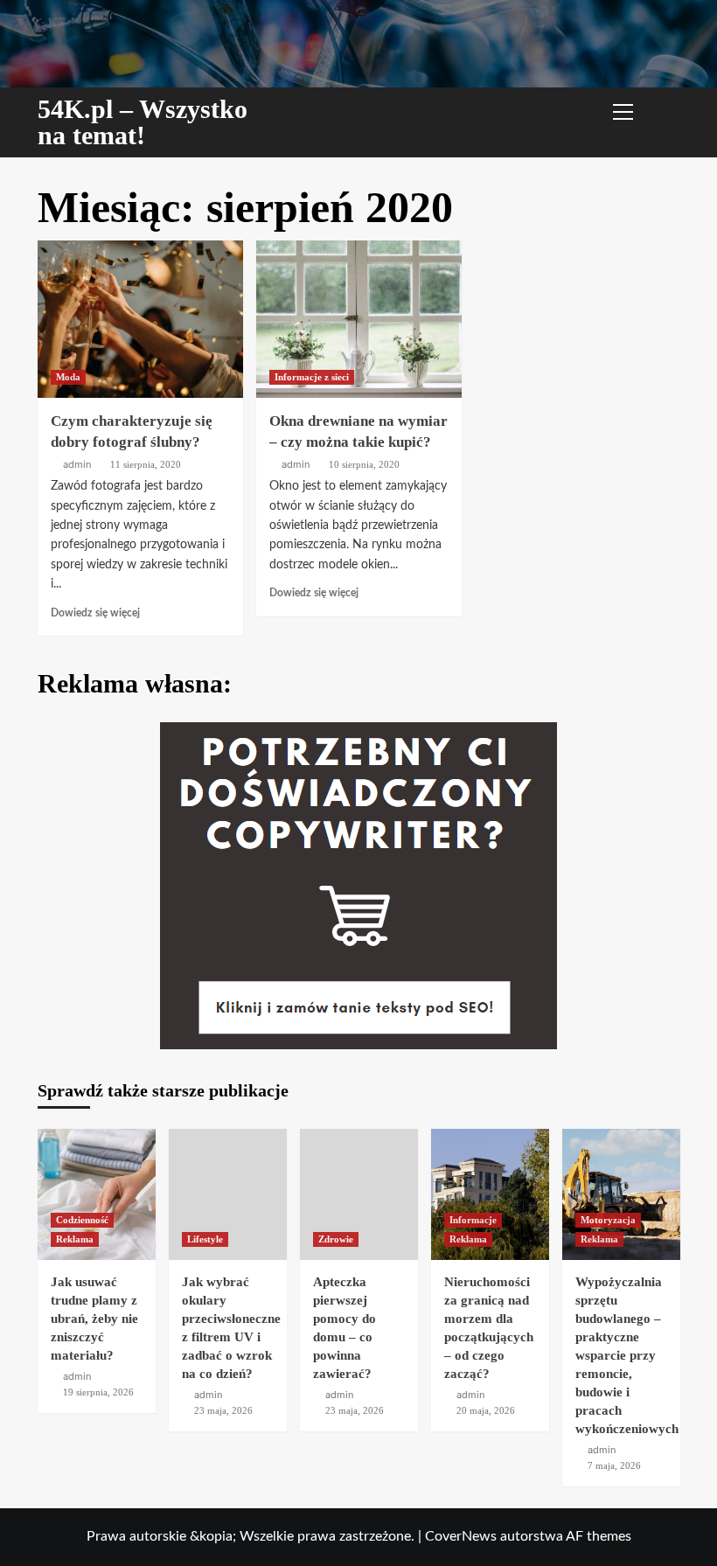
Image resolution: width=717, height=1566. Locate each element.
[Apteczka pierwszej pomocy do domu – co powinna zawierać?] (359, 1194)
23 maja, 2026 (223, 1410)
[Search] (661, 109)
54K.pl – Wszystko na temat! (142, 122)
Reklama (75, 1239)
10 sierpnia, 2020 (364, 464)
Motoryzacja (608, 1220)
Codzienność (82, 1220)
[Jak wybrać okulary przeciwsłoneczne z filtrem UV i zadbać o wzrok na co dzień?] (228, 1194)
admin (77, 464)
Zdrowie (335, 1239)
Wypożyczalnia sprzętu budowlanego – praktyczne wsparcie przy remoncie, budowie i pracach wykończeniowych (627, 1355)
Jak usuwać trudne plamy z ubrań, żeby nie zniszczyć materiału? (94, 1318)
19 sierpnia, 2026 (98, 1392)
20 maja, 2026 (485, 1410)
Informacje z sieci (312, 377)
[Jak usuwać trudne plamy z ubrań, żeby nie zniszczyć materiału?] (97, 1194)
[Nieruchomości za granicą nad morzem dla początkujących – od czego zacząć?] (490, 1194)
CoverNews (461, 1536)
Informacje (473, 1220)
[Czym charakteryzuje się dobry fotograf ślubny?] (140, 319)
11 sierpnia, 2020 (145, 464)
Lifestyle (205, 1239)
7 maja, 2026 (614, 1465)
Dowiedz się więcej (95, 613)
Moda (68, 377)
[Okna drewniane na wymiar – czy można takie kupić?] (359, 319)
